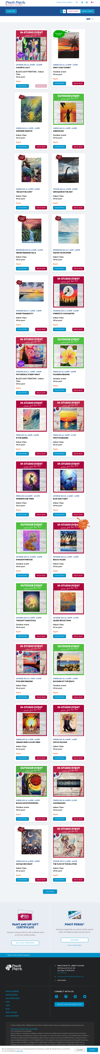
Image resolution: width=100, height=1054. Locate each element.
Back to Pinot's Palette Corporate (19, 955)
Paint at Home (11, 1012)
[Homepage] (28, 967)
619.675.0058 (61, 980)
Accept (92, 1050)
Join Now (75, 940)
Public (74, 11)
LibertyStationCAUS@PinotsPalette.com (70, 976)
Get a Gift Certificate (25, 943)
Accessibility (34, 1029)
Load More (50, 892)
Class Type (11, 11)
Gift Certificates (13, 998)
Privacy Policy (24, 1029)
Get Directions (62, 973)
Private (87, 11)
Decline (80, 1050)
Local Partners (12, 1016)
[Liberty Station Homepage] (16, 2)
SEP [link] (88, 19)
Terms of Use (15, 1029)
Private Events (12, 995)
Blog (8, 1009)
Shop (8, 1005)
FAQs (8, 1002)
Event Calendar (12, 991)
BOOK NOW (78, 83)
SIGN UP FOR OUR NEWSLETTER (69, 1004)
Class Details (22, 86)
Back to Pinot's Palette (64, 2)
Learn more (19, 1051)
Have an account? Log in (75, 945)
